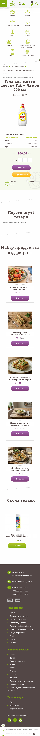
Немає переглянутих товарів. (14, 222)
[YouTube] (20, 720)
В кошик (21, 168)
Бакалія (13, 671)
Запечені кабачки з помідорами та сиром (20, 379)
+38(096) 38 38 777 (20, 587)
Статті (12, 639)
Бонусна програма (17, 633)
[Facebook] (15, 720)
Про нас (13, 613)
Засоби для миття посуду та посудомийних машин (18, 72)
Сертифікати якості (18, 619)
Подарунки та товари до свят (22, 681)
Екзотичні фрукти (17, 661)
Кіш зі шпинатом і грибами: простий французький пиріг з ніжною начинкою (20, 469)
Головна (5, 66)
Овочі (12, 655)
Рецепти (13, 643)
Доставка (12, 181)
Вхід (11, 702)
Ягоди (12, 665)
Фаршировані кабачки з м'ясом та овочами (20, 334)
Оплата (32, 181)
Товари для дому (17, 66)
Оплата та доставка (18, 623)
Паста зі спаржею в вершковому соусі (20, 424)
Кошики (13, 678)
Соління (13, 674)
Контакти (12, 185)
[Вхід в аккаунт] (23, 4)
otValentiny (12, 3)
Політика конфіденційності (21, 629)
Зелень (13, 668)
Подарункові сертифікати (20, 626)
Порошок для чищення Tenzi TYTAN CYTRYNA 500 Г (17, 536)
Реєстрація (14, 706)
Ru (20, 5)
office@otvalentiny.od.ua (22, 582)
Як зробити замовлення (20, 616)
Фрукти (13, 658)
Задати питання (21, 175)
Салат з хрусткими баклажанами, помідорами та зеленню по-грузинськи (20, 288)
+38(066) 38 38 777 (20, 594)
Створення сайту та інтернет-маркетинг (18, 734)
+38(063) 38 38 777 (20, 591)
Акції (12, 636)
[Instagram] (9, 720)
